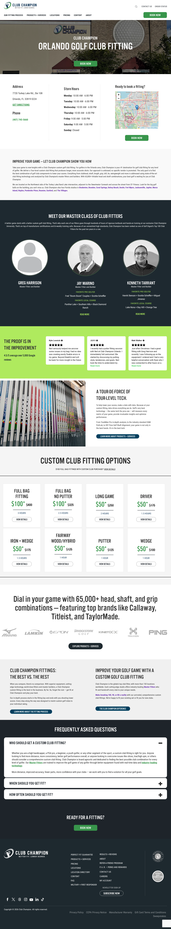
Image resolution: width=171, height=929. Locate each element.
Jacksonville (140, 187)
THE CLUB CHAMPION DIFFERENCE (113, 708)
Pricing (74, 864)
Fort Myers (129, 187)
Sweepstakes (159, 916)
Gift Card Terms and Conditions (150, 912)
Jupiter (149, 187)
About (103, 859)
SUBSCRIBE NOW (111, 893)
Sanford (49, 190)
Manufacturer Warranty (120, 912)
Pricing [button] (66, 15)
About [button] (89, 15)
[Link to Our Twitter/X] (13, 899)
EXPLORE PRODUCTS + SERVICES (85, 646)
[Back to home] (20, 5)
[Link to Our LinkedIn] (37, 899)
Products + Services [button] (36, 15)
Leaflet (141, 128)
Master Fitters (149, 687)
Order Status (161, 6)
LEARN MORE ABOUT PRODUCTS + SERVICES (117, 436)
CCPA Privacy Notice (96, 912)
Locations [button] (55, 15)
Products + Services (81, 859)
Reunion (42, 190)
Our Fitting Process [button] (13, 15)
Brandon (92, 187)
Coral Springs (101, 187)
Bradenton (83, 187)
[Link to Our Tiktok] (42, 899)
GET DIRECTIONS (21, 104)
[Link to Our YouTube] (31, 899)
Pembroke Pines (31, 190)
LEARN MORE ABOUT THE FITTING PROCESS (31, 711)
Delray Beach (113, 187)
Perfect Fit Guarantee (82, 854)
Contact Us (146, 6)
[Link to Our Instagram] (25, 899)
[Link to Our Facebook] (7, 899)
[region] (85, 632)
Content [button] (78, 15)
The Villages (62, 190)
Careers (104, 876)
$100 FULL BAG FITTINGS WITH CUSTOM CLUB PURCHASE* (85, 469)
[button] (136, 6)
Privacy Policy (76, 912)
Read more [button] (84, 314)
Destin (122, 187)
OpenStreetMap (152, 128)
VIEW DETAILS (21, 519)
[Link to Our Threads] (19, 899)
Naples (21, 190)
